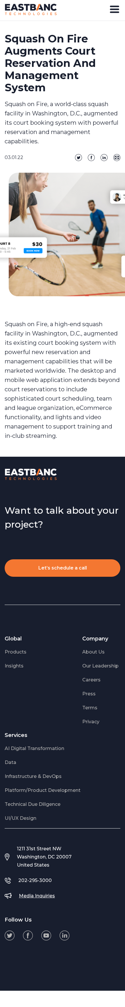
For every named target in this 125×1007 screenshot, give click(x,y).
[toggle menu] (114, 9)
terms (89, 707)
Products (15, 652)
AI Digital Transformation (34, 748)
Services (16, 735)
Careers (91, 680)
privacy (90, 721)
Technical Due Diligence (32, 804)
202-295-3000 (35, 880)
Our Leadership (100, 666)
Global (13, 638)
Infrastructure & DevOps (33, 776)
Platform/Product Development (43, 790)
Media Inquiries (37, 896)
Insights (14, 666)
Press (89, 694)
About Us (93, 652)
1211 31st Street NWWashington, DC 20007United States (44, 857)
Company (95, 638)
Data (10, 762)
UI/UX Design (20, 818)
